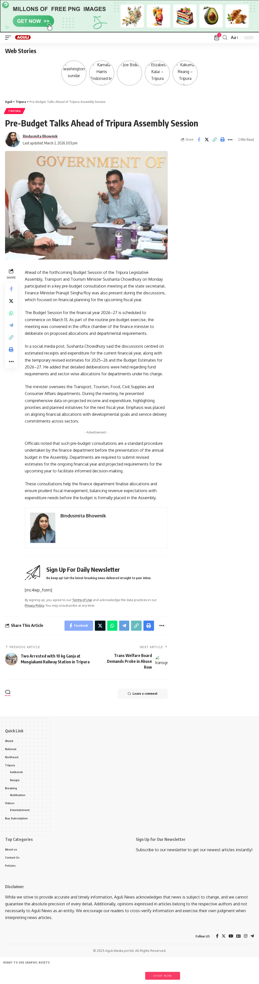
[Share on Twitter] (206, 140)
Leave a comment (145, 693)
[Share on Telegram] (11, 325)
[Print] (222, 140)
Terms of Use (82, 600)
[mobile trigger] (9, 37)
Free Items (14, 973)
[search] (224, 37)
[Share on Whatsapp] (11, 313)
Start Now (162, 975)
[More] (230, 140)
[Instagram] (245, 936)
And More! (131, 973)
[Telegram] (252, 936)
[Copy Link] (214, 140)
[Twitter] (224, 936)
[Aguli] (23, 37)
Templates (38, 973)
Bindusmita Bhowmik (40, 136)
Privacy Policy (34, 605)
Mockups (107, 973)
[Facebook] (217, 936)
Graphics (84, 973)
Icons (61, 973)
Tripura (14, 111)
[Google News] (238, 936)
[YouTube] (231, 936)
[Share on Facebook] (198, 140)
